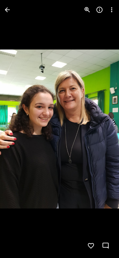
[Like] (91, 245)
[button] (17, 129)
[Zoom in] (87, 10)
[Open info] (99, 10)
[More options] (112, 10)
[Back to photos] (7, 9)
